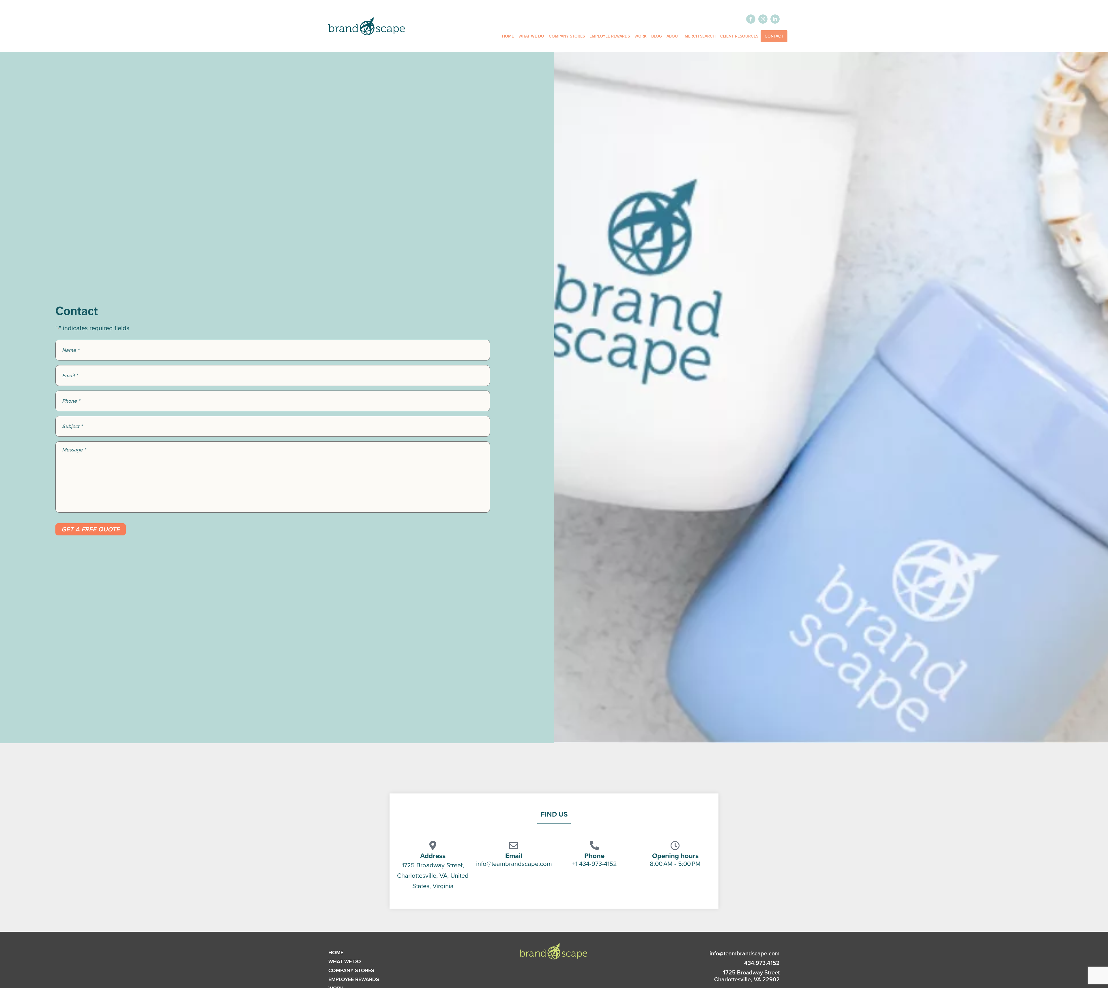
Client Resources (739, 36)
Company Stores (567, 36)
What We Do (531, 36)
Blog (656, 36)
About (673, 36)
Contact (774, 36)
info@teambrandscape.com (745, 953)
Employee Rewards (609, 36)
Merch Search (700, 36)
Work (641, 36)
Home (508, 36)
